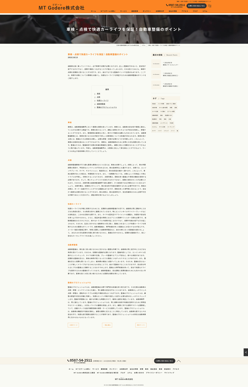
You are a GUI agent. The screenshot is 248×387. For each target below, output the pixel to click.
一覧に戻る (107, 325)
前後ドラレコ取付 (171, 103)
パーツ (173, 130)
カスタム (154, 127)
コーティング (170, 127)
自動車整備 (101, 104)
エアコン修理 (170, 111)
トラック (166, 130)
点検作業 (154, 107)
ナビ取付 (162, 111)
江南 (170, 119)
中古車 (171, 123)
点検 (98, 97)
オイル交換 (162, 127)
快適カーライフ (102, 100)
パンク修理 (161, 103)
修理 (171, 107)
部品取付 (154, 119)
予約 (160, 119)
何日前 (154, 103)
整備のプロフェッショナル (107, 107)
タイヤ (154, 130)
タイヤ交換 (155, 111)
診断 (175, 107)
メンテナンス (163, 123)
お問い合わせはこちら (196, 6)
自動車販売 (155, 115)
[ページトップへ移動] (179, 361)
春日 (161, 115)
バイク (160, 130)
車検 (98, 93)
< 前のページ (73, 325)
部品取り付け (168, 115)
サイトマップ (169, 373)
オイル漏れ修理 (163, 107)
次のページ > (141, 325)
